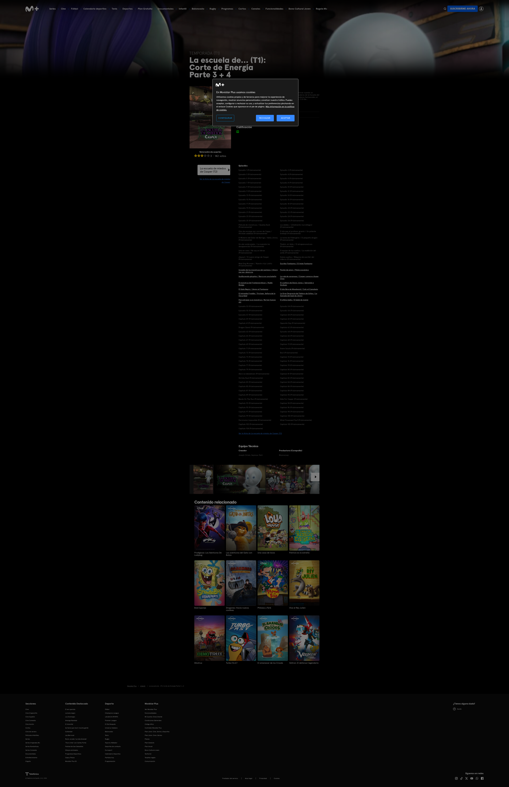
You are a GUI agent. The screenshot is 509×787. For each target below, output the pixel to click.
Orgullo (28, 761)
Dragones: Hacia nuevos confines (237, 609)
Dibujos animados (71, 750)
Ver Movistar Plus (151, 709)
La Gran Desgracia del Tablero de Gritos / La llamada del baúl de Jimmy (298, 294)
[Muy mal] (195, 155)
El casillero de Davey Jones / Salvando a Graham (297, 284)
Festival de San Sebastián (74, 746)
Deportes (127, 8)
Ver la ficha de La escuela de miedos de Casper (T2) (260, 433)
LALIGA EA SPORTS (111, 717)
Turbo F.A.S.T (231, 663)
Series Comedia (31, 750)
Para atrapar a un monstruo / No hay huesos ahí (257, 301)
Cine (63, 8)
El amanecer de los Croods (270, 663)
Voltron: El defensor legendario (304, 663)
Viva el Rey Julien (297, 608)
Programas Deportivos (73, 754)
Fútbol (74, 8)
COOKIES (277, 778)
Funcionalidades (274, 8)
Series (52, 8)
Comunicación (150, 761)
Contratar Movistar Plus (153, 728)
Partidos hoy (109, 758)
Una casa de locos (266, 553)
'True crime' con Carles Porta (75, 743)
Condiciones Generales (153, 720)
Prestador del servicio (230, 778)
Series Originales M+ (32, 743)
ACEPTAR (285, 118)
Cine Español (30, 717)
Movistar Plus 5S (71, 761)
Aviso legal (248, 778)
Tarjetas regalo (150, 758)
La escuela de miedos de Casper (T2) (213, 170)
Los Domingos (70, 717)
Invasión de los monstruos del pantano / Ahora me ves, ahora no (258, 271)
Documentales (166, 8)
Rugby (213, 8)
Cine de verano (30, 732)
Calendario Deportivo (112, 754)
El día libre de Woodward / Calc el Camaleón (299, 289)
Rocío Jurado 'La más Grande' (76, 739)
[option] (204, 479)
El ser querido (70, 709)
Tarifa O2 (148, 754)
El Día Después (110, 724)
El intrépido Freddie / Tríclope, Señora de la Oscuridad (257, 294)
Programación (110, 761)
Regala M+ (321, 8)
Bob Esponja (200, 608)
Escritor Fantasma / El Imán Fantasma (296, 263)
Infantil (183, 8)
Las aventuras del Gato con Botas (239, 554)
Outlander (69, 732)
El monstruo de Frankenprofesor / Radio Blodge (256, 284)
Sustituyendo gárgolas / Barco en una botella (257, 276)
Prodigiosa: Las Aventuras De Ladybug (208, 554)
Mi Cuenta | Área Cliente (153, 717)
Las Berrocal (69, 735)
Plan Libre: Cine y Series (153, 735)
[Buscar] (445, 9)
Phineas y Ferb (264, 608)
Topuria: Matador (111, 743)
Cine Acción (29, 724)
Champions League (112, 713)
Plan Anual (148, 746)
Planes (147, 739)
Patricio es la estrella (299, 553)
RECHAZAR (264, 118)
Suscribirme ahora (462, 8)
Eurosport (108, 750)
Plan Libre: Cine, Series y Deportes (157, 732)
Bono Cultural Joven (300, 8)
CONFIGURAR (225, 118)
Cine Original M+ (31, 713)
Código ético (149, 724)
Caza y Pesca (69, 758)
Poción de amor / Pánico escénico (294, 270)
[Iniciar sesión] (481, 8)
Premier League (111, 720)
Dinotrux (198, 663)
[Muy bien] (208, 155)
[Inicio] (32, 9)
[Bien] (205, 155)
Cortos (242, 8)
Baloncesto (198, 8)
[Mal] (198, 155)
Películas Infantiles (32, 735)
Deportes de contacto (113, 746)
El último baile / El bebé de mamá (294, 300)
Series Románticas (32, 746)
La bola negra (70, 713)
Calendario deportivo (94, 8)
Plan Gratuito (145, 8)
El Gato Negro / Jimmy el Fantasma (253, 289)
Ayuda (459, 709)
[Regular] (202, 155)
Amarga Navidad (71, 720)
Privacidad (263, 778)
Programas (227, 8)
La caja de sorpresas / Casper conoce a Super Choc (299, 277)
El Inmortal (69, 724)
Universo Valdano (111, 728)
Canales (255, 8)
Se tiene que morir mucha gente (76, 728)
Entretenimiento (31, 758)
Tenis (114, 8)
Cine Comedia (30, 720)
